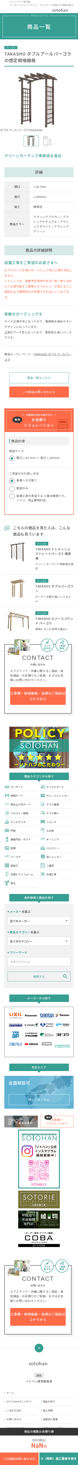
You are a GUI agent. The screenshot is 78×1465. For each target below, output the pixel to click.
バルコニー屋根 (19, 813)
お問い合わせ (14, 1419)
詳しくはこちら (39, 1099)
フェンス (51, 822)
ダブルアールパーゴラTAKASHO (21, 130)
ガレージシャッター (57, 795)
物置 (13, 848)
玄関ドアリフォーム (22, 874)
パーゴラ (16, 857)
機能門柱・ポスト (21, 839)
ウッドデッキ (18, 822)
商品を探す (49, 1401)
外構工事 (51, 874)
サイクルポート (55, 787)
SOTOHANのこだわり (19, 1401)
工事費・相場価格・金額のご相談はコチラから (37, 696)
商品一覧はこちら (39, 378)
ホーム (10, 1392)
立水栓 (50, 830)
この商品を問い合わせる (39, 392)
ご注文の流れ (14, 1410)
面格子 (14, 865)
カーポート (17, 787)
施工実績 (48, 1410)
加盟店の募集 (50, 1419)
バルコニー (52, 848)
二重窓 (50, 865)
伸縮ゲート (17, 795)
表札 (13, 883)
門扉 (13, 830)
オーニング (52, 839)
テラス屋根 (52, 804)
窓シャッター (54, 857)
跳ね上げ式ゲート (21, 804)
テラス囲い (52, 813)
